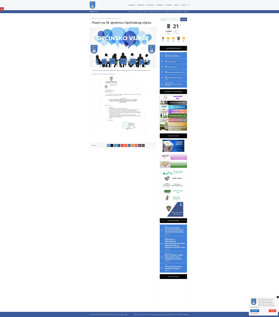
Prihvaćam (255, 310)
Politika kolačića (254, 313)
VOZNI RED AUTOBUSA (170, 61)
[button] (2, 9)
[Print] (143, 145)
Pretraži (183, 19)
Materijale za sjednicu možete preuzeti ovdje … (104, 74)
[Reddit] (125, 145)
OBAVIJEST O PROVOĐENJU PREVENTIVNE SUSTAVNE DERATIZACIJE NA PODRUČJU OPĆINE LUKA (175, 243)
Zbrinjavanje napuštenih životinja (175, 72)
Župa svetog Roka (178, 11)
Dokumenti (160, 5)
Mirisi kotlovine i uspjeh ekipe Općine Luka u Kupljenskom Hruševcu (174, 257)
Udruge (176, 5)
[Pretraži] (188, 5)
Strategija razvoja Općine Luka (155, 11)
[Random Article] (95, 11)
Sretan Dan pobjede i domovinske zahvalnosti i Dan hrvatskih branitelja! (174, 230)
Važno (166, 60)
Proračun (135, 11)
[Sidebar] (97, 11)
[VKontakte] (129, 145)
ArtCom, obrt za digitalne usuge (120, 314)
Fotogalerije (186, 11)
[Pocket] (136, 145)
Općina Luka (140, 5)
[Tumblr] (118, 145)
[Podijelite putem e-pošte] (139, 145)
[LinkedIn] (115, 145)
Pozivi (100, 18)
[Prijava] (93, 11)
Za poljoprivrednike (168, 11)
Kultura (166, 253)
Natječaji (145, 11)
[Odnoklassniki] (132, 145)
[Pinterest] (122, 145)
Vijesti (130, 11)
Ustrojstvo (150, 5)
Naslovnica (131, 5)
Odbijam (272, 310)
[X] (111, 145)
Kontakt (183, 5)
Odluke (140, 11)
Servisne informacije (171, 67)
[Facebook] (91, 11)
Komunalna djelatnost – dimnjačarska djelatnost (172, 56)
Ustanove (168, 5)
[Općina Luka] (92, 5)
